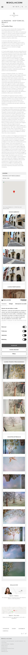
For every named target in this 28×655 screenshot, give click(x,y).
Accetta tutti (14, 345)
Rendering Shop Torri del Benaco (11, 175)
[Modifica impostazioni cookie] (7, 648)
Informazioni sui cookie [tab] (20, 303)
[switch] (24, 331)
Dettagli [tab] (11, 303)
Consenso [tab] (4, 303)
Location (5, 173)
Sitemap (14, 628)
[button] (14, 192)
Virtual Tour (6, 178)
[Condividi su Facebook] (24, 633)
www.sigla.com (4, 651)
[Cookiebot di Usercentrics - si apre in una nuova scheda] (20, 300)
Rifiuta (14, 353)
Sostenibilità (22, 628)
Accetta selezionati (14, 349)
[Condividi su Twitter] (26, 633)
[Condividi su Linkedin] (22, 633)
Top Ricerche (6, 628)
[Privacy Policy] (4, 645)
